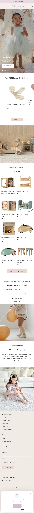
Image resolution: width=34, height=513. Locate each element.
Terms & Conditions (7, 429)
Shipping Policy (6, 420)
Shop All (17, 119)
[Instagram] (6, 480)
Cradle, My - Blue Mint (22, 214)
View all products (17, 271)
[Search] (29, 6)
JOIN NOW (17, 301)
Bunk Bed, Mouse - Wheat (23, 191)
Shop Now (8, 65)
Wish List (4, 444)
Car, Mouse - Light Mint (6, 260)
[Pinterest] (10, 480)
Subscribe (8, 467)
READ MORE (17, 364)
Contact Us (5, 426)
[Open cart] (32, 6)
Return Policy (5, 423)
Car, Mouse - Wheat (21, 237)
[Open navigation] (2, 6)
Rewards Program (6, 441)
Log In (3, 438)
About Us (4, 418)
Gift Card (4, 446)
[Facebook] (2, 480)
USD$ (16, 487)
